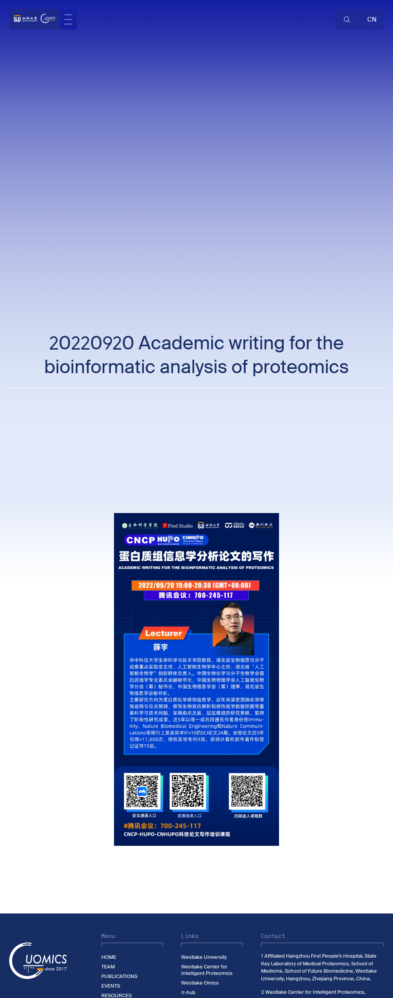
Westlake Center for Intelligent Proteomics (207, 969)
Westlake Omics (200, 983)
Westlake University (204, 957)
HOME (108, 957)
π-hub (188, 992)
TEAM (108, 966)
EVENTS (110, 986)
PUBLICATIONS (119, 976)
